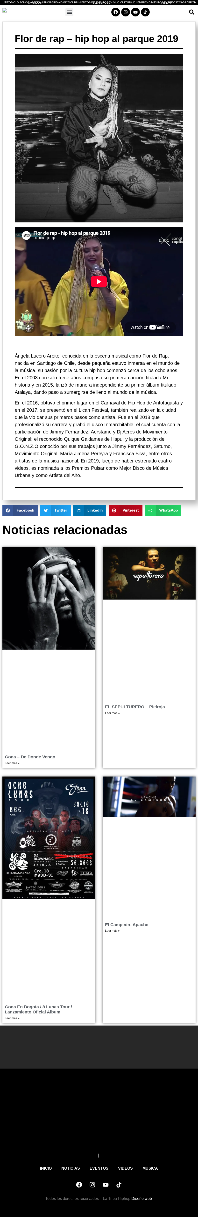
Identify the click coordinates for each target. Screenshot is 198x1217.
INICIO (46, 1168)
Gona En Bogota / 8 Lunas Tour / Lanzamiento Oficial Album (38, 1009)
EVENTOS (99, 1168)
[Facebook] (115, 12)
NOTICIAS (70, 1168)
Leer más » (12, 763)
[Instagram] (125, 12)
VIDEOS (125, 1168)
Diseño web (142, 1198)
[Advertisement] (99, 1114)
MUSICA (150, 1168)
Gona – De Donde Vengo (30, 757)
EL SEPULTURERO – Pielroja (135, 706)
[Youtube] (135, 12)
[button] (69, 12)
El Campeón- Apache (126, 924)
